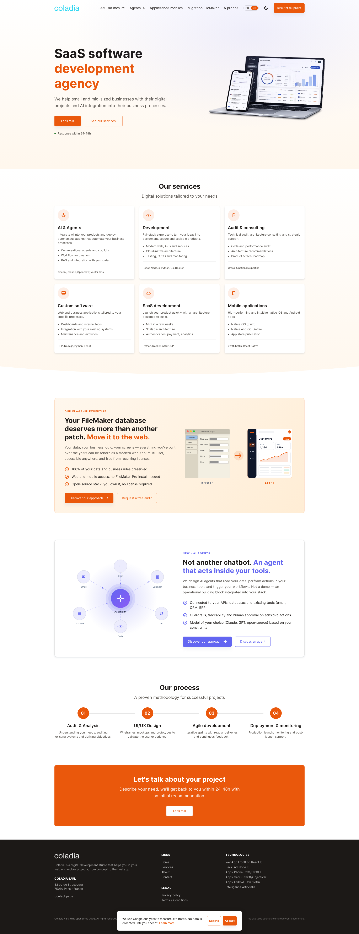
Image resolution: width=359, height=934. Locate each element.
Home (165, 862)
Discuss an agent (252, 641)
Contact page (63, 896)
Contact (166, 877)
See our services (103, 121)
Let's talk (67, 121)
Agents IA (137, 8)
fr (247, 8)
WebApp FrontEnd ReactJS (244, 862)
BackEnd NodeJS (238, 867)
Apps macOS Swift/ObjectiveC (246, 877)
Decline (214, 920)
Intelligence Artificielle (240, 887)
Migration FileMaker (203, 8)
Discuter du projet (289, 8)
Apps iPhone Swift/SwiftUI (243, 872)
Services (167, 867)
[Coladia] (66, 8)
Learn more (167, 923)
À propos (231, 8)
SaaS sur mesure (111, 8)
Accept (230, 920)
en (254, 8)
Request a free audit (137, 498)
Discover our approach (86, 498)
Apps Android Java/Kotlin (243, 882)
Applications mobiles (166, 8)
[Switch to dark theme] (266, 8)
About (165, 872)
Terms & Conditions (174, 900)
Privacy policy (171, 895)
